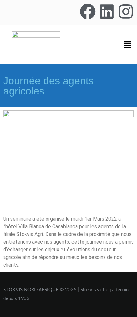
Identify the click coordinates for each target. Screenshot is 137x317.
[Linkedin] (107, 11)
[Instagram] (126, 11)
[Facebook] (88, 11)
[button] (127, 44)
